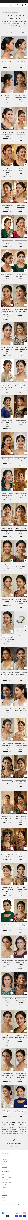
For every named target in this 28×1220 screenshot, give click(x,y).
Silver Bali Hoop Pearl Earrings (7, 709)
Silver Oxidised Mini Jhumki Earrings (7, 1111)
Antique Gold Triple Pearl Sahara (7, 96)
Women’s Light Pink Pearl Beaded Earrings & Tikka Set (7, 349)
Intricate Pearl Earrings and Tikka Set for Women (7, 817)
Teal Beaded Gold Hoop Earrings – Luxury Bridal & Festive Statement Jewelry (7, 637)
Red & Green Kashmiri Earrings (7, 206)
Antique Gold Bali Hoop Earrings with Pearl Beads (21, 709)
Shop (6, 12)
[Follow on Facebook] (2, 1205)
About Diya (4, 1195)
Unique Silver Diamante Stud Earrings (7, 961)
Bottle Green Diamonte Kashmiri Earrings (7, 240)
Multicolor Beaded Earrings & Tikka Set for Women (7, 889)
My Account (4, 1159)
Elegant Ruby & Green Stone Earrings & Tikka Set (20, 818)
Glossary (4, 1197)
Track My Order (5, 1162)
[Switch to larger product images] (23, 32)
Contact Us (4, 1157)
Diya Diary (4, 1200)
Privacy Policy (5, 1185)
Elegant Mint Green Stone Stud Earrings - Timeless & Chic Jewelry (7, 1075)
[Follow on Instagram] (10, 1205)
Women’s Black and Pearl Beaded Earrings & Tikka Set (21, 349)
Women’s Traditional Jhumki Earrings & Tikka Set (21, 925)
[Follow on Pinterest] (14, 1205)
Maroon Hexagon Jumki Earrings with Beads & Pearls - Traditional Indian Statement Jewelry (7, 312)
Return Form (5, 1179)
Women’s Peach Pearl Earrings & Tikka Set (21, 780)
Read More (23, 1133)
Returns (3, 1164)
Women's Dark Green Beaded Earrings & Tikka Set (21, 530)
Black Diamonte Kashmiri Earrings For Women (7, 133)
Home (3, 12)
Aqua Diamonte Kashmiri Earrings (7, 275)
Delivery (3, 1174)
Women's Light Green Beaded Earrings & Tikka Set (7, 422)
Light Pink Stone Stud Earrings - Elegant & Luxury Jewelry (20, 1075)
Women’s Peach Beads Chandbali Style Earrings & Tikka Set (21, 745)
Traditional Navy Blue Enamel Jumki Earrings (20, 1111)
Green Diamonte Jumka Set (7, 565)
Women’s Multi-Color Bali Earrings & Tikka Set (21, 310)
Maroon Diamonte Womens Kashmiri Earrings (7, 170)
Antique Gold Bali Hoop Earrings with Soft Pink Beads (21, 97)
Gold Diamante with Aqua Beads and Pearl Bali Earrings (21, 962)
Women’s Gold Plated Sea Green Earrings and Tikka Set (20, 458)
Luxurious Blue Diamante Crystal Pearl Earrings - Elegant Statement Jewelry (21, 999)
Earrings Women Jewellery (13, 12)
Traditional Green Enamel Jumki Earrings (7, 925)
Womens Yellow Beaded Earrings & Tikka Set (21, 494)
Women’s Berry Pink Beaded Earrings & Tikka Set (7, 530)
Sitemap (4, 1187)
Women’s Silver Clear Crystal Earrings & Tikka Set (21, 385)
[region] (14, 1141)
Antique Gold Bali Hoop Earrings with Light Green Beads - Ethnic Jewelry (7, 674)
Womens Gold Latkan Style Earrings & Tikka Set (7, 853)
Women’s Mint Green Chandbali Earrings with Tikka (7, 781)
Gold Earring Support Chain (7, 62)
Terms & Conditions (6, 1182)
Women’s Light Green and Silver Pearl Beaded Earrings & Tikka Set (7, 385)
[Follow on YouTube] (18, 1205)
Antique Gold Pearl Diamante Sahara (20, 62)
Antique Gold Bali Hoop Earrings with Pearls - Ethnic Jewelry (21, 674)
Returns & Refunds (6, 1177)
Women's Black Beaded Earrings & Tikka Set (21, 421)
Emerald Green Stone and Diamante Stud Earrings (21, 1036)
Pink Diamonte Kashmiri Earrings (21, 240)
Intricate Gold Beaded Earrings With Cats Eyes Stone (21, 889)
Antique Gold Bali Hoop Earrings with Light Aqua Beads (7, 745)
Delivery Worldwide (14, 1143)
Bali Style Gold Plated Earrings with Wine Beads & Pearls (21, 601)
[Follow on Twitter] (6, 1205)
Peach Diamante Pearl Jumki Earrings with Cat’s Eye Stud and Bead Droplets (7, 1038)
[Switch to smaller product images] (25, 32)
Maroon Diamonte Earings (21, 169)
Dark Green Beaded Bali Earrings (7, 600)
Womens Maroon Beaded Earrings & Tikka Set (7, 458)
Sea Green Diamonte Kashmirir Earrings (21, 275)
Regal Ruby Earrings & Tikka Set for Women (20, 853)
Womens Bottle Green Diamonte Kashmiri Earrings (20, 134)
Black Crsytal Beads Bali (21, 630)
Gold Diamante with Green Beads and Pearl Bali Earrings (7, 998)
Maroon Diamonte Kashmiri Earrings (20, 206)
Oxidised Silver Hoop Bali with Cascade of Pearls (21, 565)
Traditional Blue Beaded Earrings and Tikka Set (7, 494)
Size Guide (4, 1167)
